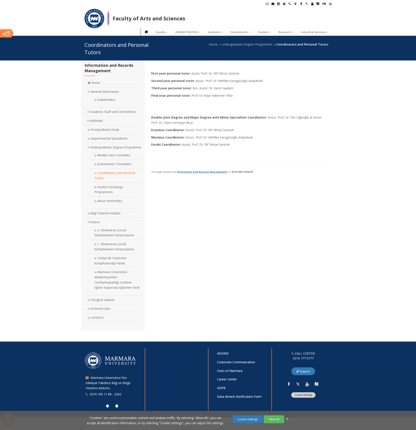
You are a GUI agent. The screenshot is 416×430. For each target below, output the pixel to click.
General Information (104, 92)
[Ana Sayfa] (146, 32)
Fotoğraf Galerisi (102, 300)
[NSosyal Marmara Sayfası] (318, 3)
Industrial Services (313, 32)
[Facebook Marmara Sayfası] (301, 3)
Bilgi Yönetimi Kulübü (105, 213)
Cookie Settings (303, 394)
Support (304, 371)
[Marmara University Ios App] (116, 405)
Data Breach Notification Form (239, 396)
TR (324, 4)
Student (263, 32)
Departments (239, 32)
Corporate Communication (236, 362)
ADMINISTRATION (186, 32)
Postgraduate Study (104, 129)
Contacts (97, 317)
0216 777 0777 (303, 358)
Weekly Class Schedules (113, 155)
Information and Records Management (202, 171)
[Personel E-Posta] (273, 3)
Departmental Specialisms (109, 138)
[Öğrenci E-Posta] (267, 3)
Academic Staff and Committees (112, 112)
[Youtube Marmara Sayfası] (312, 3)
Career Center (227, 379)
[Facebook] (288, 384)
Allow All (274, 419)
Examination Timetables (114, 164)
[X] (297, 384)
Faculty (160, 32)
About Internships (109, 201)
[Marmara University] (94, 18)
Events (94, 222)
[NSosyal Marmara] (316, 384)
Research (285, 32)
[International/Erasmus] (284, 3)
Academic (214, 32)
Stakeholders (105, 100)
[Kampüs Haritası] (295, 3)
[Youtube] (307, 384)
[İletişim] (290, 3)
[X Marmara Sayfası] (306, 3)
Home (213, 44)
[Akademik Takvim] (278, 3)
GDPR (221, 388)
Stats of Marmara (229, 371)
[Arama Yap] (330, 4)
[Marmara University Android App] (107, 405)
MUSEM (222, 353)
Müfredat (96, 121)
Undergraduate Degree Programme (247, 44)
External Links (100, 308)
